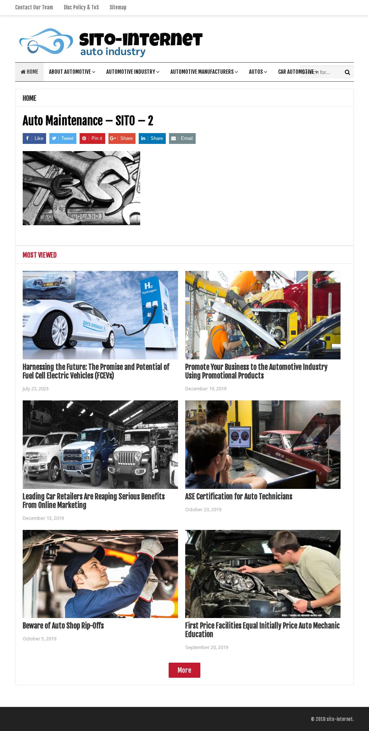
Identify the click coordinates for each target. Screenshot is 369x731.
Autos (256, 71)
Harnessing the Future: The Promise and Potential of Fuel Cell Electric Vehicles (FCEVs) (96, 371)
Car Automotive (296, 71)
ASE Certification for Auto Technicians (238, 496)
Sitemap (118, 7)
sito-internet (339, 719)
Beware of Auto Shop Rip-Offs (63, 625)
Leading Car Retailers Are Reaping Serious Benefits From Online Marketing (94, 501)
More (184, 670)
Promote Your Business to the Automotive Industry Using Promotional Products (256, 371)
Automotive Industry (130, 71)
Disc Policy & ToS (81, 7)
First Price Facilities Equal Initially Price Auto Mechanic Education (262, 630)
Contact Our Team (34, 7)
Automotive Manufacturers (202, 71)
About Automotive (70, 71)
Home (32, 71)
